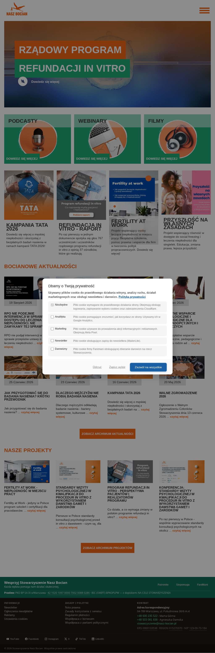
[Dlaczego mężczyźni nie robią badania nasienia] (78, 377)
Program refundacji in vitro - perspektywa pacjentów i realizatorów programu (128, 494)
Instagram (53, 639)
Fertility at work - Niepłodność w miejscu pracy (25, 491)
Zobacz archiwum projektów (107, 548)
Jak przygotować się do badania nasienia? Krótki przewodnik (27, 396)
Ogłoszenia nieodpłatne (18, 611)
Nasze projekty (28, 450)
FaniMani (202, 584)
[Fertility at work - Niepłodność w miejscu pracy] (27, 482)
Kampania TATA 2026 (124, 393)
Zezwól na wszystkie (148, 367)
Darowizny (61, 348)
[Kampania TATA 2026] (130, 377)
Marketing (60, 328)
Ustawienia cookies (16, 618)
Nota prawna (72, 607)
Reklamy (9, 615)
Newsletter (10, 607)
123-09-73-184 (198, 628)
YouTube (14, 639)
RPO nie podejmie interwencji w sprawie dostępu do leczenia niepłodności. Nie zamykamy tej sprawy (24, 320)
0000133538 (150, 628)
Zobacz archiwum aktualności (107, 433)
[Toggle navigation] (204, 10)
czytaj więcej (30, 412)
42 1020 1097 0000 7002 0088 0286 (69, 593)
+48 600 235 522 (147, 616)
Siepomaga (183, 584)
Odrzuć (97, 367)
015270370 (175, 628)
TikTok (82, 639)
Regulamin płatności (77, 615)
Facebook (34, 639)
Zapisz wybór (117, 367)
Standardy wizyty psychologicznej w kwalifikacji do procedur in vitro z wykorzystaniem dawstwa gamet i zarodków (73, 497)
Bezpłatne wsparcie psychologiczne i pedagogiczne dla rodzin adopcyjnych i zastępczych (178, 320)
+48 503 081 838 (147, 619)
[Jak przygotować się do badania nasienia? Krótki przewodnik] (27, 377)
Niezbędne (61, 304)
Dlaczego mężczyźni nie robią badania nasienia (77, 394)
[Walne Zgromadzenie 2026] (182, 377)
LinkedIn (99, 639)
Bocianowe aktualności (40, 266)
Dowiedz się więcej (45, 81)
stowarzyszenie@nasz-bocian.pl (156, 623)
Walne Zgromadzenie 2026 (178, 394)
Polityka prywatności (132, 296)
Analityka (60, 316)
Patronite (163, 584)
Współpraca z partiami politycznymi (86, 622)
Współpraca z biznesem (79, 618)
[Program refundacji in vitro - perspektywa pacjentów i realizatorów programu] (130, 482)
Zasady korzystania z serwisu (83, 611)
